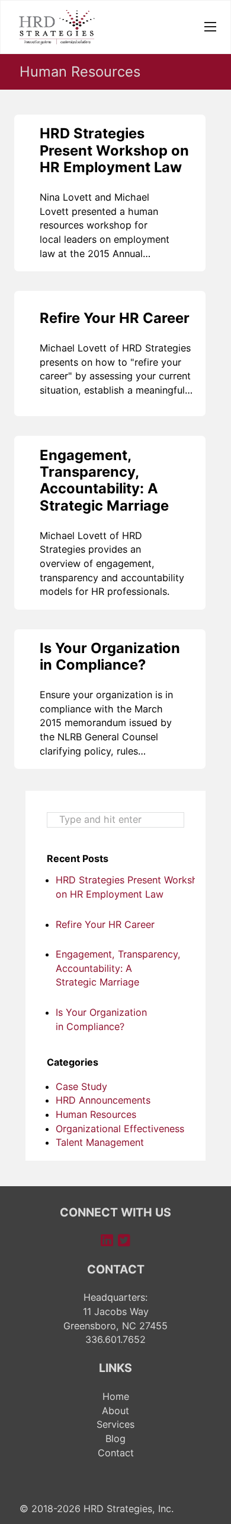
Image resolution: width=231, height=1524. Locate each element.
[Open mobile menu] (210, 26)
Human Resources (96, 1114)
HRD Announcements (103, 1100)
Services (115, 1424)
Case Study (81, 1086)
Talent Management (100, 1142)
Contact (116, 1453)
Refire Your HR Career (115, 318)
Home (115, 1396)
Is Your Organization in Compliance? (110, 656)
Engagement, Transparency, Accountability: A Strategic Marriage (104, 480)
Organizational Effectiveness (120, 1129)
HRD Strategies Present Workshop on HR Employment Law (114, 150)
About (115, 1411)
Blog (115, 1438)
